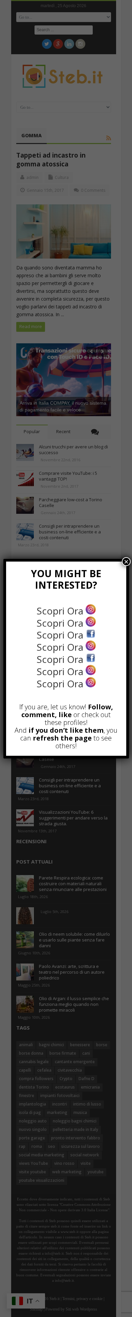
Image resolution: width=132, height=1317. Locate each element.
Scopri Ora (61, 610)
